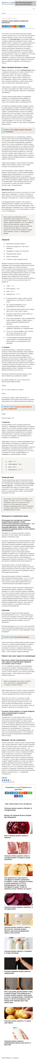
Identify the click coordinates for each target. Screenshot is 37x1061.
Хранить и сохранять (10, 2)
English (4, 13)
